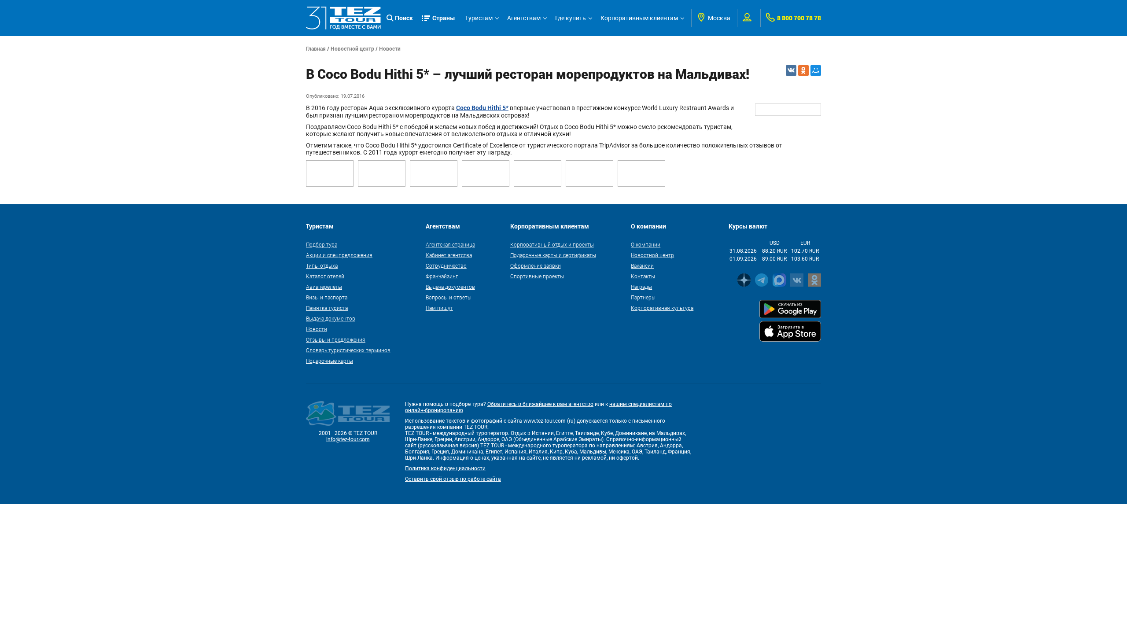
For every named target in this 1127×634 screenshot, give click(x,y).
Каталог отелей (325, 276)
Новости (390, 48)
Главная (316, 48)
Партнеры (643, 297)
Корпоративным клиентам (639, 18)
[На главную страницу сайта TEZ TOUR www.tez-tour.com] (343, 18)
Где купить (570, 18)
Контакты (643, 276)
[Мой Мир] (815, 70)
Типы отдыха (322, 265)
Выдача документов (330, 318)
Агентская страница (450, 244)
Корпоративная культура (662, 307)
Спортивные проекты (537, 276)
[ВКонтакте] (791, 70)
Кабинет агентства (449, 254)
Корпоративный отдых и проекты (552, 244)
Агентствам (524, 18)
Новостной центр (352, 48)
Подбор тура (321, 244)
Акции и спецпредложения (339, 254)
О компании (645, 244)
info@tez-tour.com (348, 439)
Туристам (479, 18)
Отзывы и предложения (335, 339)
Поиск (404, 18)
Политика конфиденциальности (445, 468)
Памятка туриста (327, 307)
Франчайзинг (442, 276)
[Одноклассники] (803, 70)
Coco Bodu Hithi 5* (482, 107)
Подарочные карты (329, 360)
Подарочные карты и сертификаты (553, 254)
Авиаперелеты (324, 286)
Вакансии (642, 265)
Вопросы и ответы (448, 297)
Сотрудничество (446, 265)
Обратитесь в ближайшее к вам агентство (540, 404)
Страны (443, 18)
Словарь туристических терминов (348, 350)
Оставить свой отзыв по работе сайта (453, 479)
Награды (641, 286)
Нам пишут (439, 307)
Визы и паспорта (326, 297)
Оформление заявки (535, 265)
